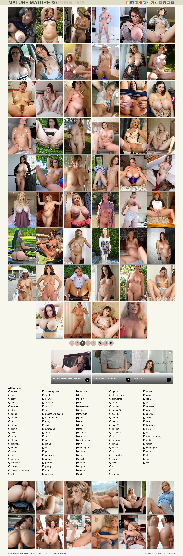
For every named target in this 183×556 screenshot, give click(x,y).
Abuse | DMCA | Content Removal (22, 553)
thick (147, 421)
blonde (14, 440)
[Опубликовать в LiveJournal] (148, 2)
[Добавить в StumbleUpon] (160, 2)
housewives (84, 406)
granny (47, 466)
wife (147, 459)
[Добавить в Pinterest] (152, 2)
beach (13, 414)
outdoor (115, 406)
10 (100, 343)
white (148, 455)
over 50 (115, 418)
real (113, 451)
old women (116, 399)
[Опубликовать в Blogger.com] (128, 2)
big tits (13, 429)
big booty (15, 425)
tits (146, 433)
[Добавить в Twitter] (168, 2)
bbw (12, 410)
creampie (48, 399)
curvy (47, 410)
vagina (148, 444)
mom (80, 455)
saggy (114, 459)
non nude (82, 470)
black (13, 436)
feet (46, 440)
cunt (46, 406)
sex (113, 466)
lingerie (81, 436)
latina (80, 425)
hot (79, 403)
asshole (14, 406)
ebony (47, 421)
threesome (150, 425)
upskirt (148, 440)
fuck (46, 448)
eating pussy (50, 418)
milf (80, 444)
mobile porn (83, 448)
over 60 (115, 421)
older (114, 403)
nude (80, 474)
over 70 (115, 425)
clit (12, 474)
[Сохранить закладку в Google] (136, 2)
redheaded (116, 455)
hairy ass (48, 474)
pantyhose (116, 433)
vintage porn (151, 448)
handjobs (82, 391)
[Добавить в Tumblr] (164, 2)
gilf (45, 451)
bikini (13, 433)
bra (12, 455)
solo (147, 410)
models (81, 451)
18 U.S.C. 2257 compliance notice (52, 553)
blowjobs (15, 444)
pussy (114, 448)
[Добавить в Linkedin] (144, 2)
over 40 (115, 414)
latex (80, 421)
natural (81, 463)
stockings (150, 414)
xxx (147, 463)
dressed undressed (53, 414)
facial (47, 433)
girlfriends (49, 455)
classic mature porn (19, 470)
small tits (149, 406)
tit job (148, 429)
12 (111, 343)
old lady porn (117, 395)
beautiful (14, 418)
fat (45, 436)
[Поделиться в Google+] (140, 2)
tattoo (148, 418)
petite (114, 436)
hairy (46, 470)
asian (13, 399)
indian (81, 410)
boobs (13, 448)
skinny (148, 399)
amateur (14, 391)
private (114, 444)
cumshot (48, 403)
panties (115, 429)
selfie (114, 463)
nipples (81, 466)
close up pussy (51, 391)
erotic (47, 425)
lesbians (82, 433)
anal (12, 395)
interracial (83, 414)
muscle (81, 459)
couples (48, 395)
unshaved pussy (153, 436)
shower (149, 391)
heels (80, 395)
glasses (48, 459)
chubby (14, 466)
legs (80, 429)
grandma (48, 463)
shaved (115, 474)
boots (13, 451)
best (12, 421)
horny (81, 399)
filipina (47, 444)
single (148, 395)
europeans (49, 429)
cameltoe (15, 463)
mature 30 (116, 410)
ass (12, 403)
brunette (14, 459)
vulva (148, 451)
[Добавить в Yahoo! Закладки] (172, 2)
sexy (113, 470)
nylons (114, 391)
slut (147, 403)
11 (106, 343)
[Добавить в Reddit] (156, 2)
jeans (80, 418)
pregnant (115, 440)
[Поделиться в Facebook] (132, 2)
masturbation (84, 440)
